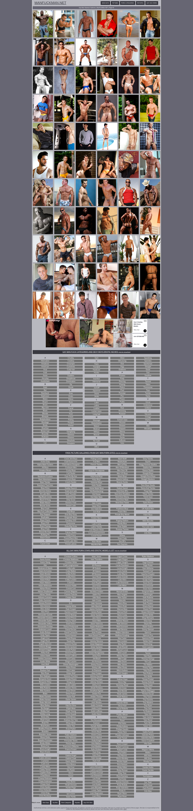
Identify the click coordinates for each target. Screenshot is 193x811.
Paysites (140, 3)
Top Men (115, 3)
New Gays (105, 3)
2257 (125, 809)
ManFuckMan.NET (50, 2)
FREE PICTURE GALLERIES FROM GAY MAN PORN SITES (96, 453)
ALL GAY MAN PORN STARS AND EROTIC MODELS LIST (96, 550)
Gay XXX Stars (152, 3)
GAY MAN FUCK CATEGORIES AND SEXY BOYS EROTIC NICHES (97, 352)
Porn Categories (127, 3)
